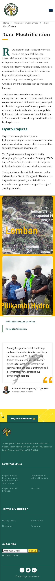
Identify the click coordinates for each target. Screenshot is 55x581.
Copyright (35, 526)
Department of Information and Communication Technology (10, 479)
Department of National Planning (39, 476)
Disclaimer (7, 526)
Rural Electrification (16, 329)
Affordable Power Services (20, 321)
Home (6, 22)
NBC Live (35, 488)
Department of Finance (9, 489)
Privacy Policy (9, 520)
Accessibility (37, 520)
